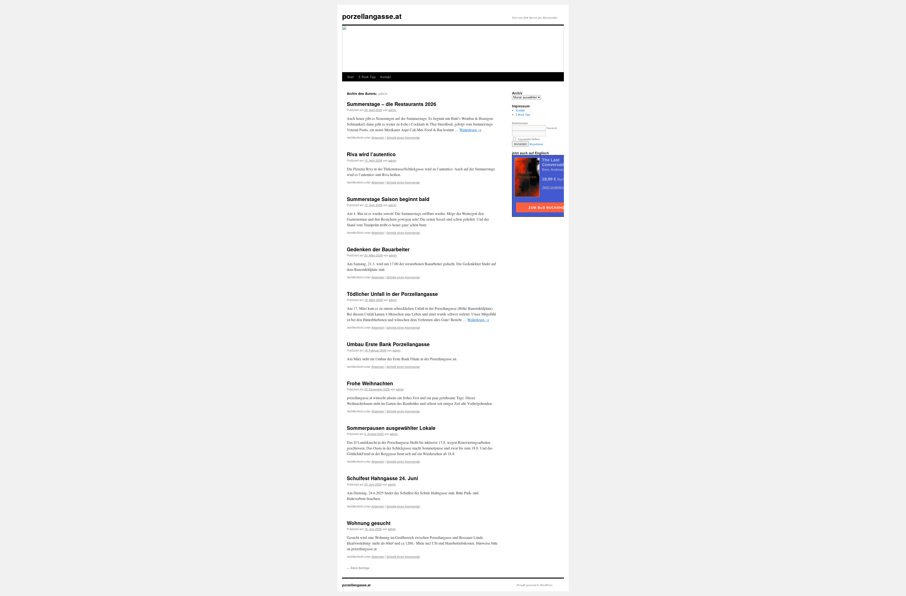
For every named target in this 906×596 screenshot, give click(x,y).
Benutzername (520, 123)
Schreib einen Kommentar (403, 137)
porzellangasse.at (372, 16)
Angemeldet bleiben (528, 139)
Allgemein (377, 137)
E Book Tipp (367, 77)
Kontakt (385, 77)
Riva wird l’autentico (371, 154)
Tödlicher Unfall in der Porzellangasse (392, 293)
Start (350, 77)
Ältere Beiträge (358, 568)
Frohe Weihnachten (370, 383)
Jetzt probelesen (554, 187)
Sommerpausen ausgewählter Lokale (391, 427)
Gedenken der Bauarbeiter (378, 249)
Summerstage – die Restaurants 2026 (391, 103)
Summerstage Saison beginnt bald (388, 198)
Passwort (551, 128)
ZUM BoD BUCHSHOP (547, 208)
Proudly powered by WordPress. (535, 585)
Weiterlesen (470, 129)
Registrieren (536, 144)
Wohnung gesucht (368, 522)
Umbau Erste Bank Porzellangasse (388, 344)
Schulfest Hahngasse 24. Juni (382, 478)
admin (382, 93)
